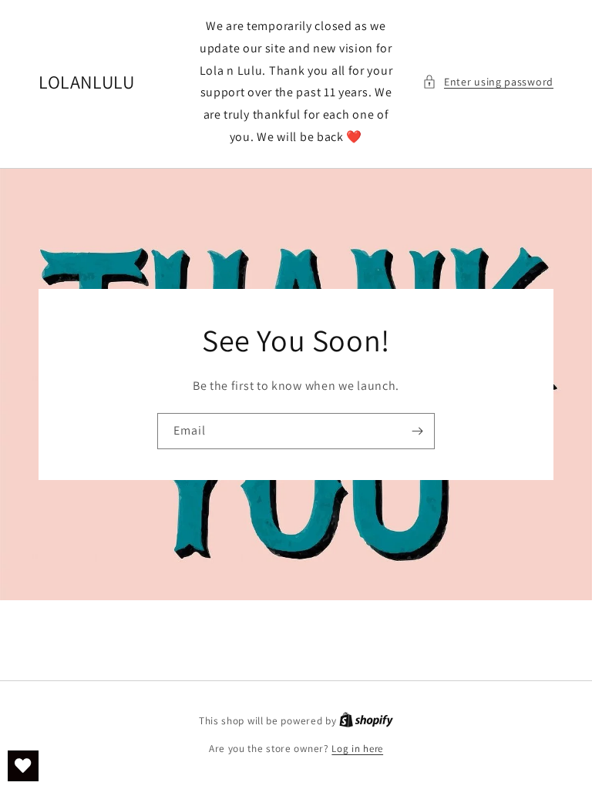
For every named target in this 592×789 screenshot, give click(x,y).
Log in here (357, 748)
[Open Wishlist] (23, 765)
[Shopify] (366, 720)
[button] (487, 82)
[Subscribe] (417, 431)
